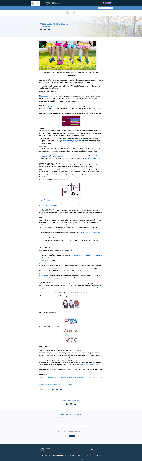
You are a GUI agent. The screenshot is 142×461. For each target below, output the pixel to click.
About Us (32, 8)
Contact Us (88, 8)
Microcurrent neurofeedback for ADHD (49, 96)
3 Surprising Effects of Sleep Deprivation (73, 268)
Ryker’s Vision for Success (49, 214)
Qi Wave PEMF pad (47, 200)
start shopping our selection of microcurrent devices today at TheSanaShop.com (64, 371)
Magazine (61, 8)
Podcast (68, 8)
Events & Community (77, 8)
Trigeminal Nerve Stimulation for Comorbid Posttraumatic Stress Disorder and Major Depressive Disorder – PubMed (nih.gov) (70, 377)
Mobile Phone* (84, 423)
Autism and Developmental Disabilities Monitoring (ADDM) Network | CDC (58, 384)
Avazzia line (60, 311)
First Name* (55, 423)
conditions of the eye (49, 210)
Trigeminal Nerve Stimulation (46, 106)
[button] (41, 30)
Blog (55, 8)
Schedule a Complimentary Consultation (88, 364)
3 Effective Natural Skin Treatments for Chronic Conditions (87, 255)
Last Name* (64, 423)
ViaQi (43, 199)
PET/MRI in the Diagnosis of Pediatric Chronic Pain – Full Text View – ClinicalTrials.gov (60, 381)
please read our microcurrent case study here (50, 278)
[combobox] (105, 8)
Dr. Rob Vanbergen (44, 275)
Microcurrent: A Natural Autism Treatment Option (71, 140)
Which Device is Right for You (44, 8)
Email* (72, 423)
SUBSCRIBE (72, 435)
